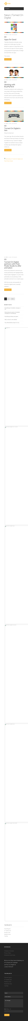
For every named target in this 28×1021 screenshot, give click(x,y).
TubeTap (6, 936)
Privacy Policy (7, 953)
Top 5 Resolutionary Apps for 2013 (12, 322)
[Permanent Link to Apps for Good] (14, 32)
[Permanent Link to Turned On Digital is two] (14, 121)
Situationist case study (9, 955)
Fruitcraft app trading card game (11, 316)
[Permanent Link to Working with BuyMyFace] (14, 77)
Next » (13, 298)
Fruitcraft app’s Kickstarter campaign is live (13, 308)
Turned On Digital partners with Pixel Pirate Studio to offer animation (12, 265)
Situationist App (7, 934)
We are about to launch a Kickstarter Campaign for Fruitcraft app (12, 313)
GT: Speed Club (7, 930)
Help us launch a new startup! (11, 319)
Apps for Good (10, 39)
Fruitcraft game (7, 928)
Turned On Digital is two (12, 129)
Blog (5, 125)
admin (10, 34)
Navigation (7, 8)
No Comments (14, 34)
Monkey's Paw (7, 932)
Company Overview (9, 951)
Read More (8, 59)
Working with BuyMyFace (9, 86)
